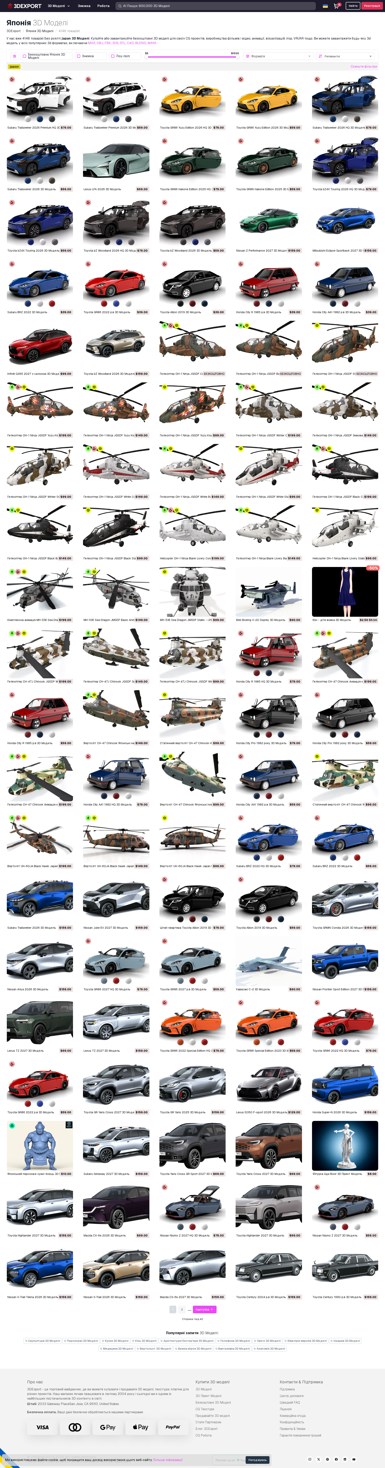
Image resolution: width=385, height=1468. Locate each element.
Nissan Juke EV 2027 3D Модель (106, 928)
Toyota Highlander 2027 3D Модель (31, 1235)
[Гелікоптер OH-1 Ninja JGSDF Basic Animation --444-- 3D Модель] (269, 346)
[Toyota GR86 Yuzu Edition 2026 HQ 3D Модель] (192, 99)
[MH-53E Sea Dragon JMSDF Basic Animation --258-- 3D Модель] (116, 592)
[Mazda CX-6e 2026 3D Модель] (116, 1207)
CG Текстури (205, 1409)
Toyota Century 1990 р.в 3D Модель (337, 1297)
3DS (115, 43)
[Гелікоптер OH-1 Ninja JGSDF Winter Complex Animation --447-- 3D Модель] (269, 407)
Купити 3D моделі (213, 1382)
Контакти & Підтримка (301, 1382)
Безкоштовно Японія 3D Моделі (46, 56)
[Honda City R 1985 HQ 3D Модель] (269, 653)
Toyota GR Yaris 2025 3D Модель (183, 1112)
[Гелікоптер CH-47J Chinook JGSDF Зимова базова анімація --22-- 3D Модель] (116, 653)
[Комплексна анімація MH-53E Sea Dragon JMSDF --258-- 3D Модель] (40, 592)
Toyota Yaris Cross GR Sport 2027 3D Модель (191, 1174)
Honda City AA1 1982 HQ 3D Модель (108, 804)
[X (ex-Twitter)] (319, 1460)
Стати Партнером (208, 1422)
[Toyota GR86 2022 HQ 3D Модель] (345, 1023)
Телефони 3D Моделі (235, 1341)
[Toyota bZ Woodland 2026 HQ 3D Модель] (116, 223)
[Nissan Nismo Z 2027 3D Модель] (345, 1207)
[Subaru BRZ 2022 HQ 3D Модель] (269, 838)
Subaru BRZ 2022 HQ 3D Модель (258, 866)
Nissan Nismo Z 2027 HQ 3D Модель (185, 1235)
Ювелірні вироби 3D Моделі (307, 1341)
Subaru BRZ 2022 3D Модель (27, 312)
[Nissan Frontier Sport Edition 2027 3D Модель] (345, 961)
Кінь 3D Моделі (146, 1341)
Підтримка (287, 1389)
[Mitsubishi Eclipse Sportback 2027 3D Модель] (345, 223)
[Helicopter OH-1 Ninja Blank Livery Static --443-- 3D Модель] (345, 530)
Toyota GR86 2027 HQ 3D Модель (107, 989)
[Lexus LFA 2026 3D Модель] (116, 161)
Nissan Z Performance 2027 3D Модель (262, 250)
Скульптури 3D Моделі (43, 1341)
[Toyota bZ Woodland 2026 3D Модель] (192, 223)
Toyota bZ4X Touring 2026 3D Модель (33, 250)
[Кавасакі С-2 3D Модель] (269, 961)
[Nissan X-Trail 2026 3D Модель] (116, 1269)
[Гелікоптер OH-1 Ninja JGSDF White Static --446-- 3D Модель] (269, 469)
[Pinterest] (327, 1460)
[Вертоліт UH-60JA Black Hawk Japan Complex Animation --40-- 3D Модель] (40, 838)
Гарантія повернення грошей (300, 1435)
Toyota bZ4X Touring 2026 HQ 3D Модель (341, 189)
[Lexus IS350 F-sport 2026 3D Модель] (269, 1084)
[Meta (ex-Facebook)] (336, 1460)
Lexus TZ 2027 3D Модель (25, 1050)
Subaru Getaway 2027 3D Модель (107, 1174)
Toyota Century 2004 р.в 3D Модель (261, 1297)
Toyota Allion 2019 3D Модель (180, 312)
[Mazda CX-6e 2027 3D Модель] (192, 1269)
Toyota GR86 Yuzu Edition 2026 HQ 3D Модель (191, 127)
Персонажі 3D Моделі (82, 1341)
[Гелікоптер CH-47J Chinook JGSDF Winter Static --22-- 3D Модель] (192, 653)
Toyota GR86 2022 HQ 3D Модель (336, 1050)
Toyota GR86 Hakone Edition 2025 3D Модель (267, 189)
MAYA (152, 43)
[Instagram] (310, 1460)
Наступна (203, 1309)
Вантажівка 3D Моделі (234, 1348)
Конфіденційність (292, 1422)
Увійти (353, 6)
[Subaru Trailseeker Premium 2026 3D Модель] (116, 99)
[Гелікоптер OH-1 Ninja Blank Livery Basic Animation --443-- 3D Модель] (269, 530)
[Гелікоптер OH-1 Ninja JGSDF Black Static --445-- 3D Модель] (116, 530)
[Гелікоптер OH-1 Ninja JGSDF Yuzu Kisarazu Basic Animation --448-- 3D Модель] (116, 407)
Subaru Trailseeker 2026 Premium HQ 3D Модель (39, 127)
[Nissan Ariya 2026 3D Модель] (40, 961)
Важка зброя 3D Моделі (194, 1348)
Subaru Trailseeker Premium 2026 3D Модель (114, 127)
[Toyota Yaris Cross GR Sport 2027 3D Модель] (192, 1146)
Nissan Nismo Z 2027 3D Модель (335, 1235)
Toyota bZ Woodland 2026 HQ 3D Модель (112, 250)
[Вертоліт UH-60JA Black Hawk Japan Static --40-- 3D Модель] (192, 838)
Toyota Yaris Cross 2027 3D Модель (261, 1174)
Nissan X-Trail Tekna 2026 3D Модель (32, 1297)
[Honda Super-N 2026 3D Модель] (345, 1084)
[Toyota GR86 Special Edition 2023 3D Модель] (269, 1023)
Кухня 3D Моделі (116, 1341)
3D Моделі (204, 1389)
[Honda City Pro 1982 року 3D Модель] (269, 715)
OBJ (100, 43)
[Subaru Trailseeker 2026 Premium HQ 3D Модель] (40, 99)
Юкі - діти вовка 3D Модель (332, 620)
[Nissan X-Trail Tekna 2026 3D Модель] (40, 1269)
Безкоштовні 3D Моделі (213, 1402)
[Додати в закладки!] (67, 118)
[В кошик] (59, 118)
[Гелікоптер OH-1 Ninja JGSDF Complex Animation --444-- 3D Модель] (192, 346)
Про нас (35, 1382)
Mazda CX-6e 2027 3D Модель (181, 1297)
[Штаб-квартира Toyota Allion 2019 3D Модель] (192, 899)
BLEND (140, 43)
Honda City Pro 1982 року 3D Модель (261, 743)
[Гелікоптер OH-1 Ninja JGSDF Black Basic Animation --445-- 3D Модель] (40, 530)
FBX (107, 43)
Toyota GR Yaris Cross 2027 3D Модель (111, 1112)
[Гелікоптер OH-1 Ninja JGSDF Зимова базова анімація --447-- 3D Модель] (345, 407)
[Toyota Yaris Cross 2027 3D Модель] (269, 1146)
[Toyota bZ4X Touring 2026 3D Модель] (40, 223)
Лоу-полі (123, 56)
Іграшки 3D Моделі (346, 1341)
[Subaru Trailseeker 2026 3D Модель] (40, 161)
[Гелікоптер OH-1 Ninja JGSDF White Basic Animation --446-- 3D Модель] (192, 469)
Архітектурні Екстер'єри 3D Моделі (188, 1341)
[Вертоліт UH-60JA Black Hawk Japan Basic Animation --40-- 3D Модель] (116, 838)
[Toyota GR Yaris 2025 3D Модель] (192, 1084)
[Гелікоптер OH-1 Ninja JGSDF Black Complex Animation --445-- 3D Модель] (345, 469)
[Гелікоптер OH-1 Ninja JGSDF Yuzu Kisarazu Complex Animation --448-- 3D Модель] (40, 407)
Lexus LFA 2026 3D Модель (102, 189)
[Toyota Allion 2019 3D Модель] (192, 284)
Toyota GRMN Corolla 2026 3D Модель (339, 928)
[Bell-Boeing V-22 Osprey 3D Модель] (269, 592)
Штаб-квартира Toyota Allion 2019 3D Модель (191, 928)
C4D (130, 43)
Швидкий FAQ (290, 1402)
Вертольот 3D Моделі (155, 1348)
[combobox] (281, 56)
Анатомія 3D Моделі (270, 1348)
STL (123, 43)
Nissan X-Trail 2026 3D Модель (105, 1297)
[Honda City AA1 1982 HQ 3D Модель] (116, 777)
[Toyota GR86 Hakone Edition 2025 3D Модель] (269, 161)
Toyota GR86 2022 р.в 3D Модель (107, 312)
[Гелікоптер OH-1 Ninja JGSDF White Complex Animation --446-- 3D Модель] (116, 469)
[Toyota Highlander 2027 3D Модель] (40, 1207)
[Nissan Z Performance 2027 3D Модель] (269, 223)
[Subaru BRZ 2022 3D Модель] (40, 284)
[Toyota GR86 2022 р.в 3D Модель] (116, 284)
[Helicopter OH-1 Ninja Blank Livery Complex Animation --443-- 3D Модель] (192, 530)
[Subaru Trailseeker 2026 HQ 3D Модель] (345, 99)
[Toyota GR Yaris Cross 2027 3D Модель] (116, 1084)
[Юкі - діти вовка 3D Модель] (345, 592)
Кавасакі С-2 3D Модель (253, 989)
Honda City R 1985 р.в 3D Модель (258, 312)
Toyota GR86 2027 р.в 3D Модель (183, 989)
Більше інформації (168, 1460)
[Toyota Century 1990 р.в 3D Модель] (345, 1269)
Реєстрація (372, 6)
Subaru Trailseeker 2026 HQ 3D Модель (339, 127)
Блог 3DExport (207, 1429)
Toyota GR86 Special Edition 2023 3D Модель (267, 1050)
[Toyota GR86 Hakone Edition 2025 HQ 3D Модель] (192, 161)
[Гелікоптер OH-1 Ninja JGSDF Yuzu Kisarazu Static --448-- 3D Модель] (192, 407)
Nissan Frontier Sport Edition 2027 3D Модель (343, 989)
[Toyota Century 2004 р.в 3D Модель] (269, 1269)
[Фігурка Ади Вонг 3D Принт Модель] (345, 1146)
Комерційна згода (293, 1416)
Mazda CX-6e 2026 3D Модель (105, 1235)
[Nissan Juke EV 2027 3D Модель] (116, 899)
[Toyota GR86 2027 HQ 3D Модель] (116, 961)
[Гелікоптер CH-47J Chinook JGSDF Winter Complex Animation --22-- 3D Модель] (40, 653)
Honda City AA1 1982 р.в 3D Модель (337, 312)
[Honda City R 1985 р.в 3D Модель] (269, 284)
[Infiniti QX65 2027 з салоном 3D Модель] (40, 346)
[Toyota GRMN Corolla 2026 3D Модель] (345, 899)
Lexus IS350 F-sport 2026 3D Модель (262, 1112)
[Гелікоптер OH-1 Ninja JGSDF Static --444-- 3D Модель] (345, 346)
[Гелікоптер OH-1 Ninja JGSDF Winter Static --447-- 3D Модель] (40, 469)
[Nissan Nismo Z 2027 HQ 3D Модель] (192, 1207)
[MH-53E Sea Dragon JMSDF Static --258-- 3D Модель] (192, 592)
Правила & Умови (292, 1429)
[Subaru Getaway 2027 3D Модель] (116, 1146)
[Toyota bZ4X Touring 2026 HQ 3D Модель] (345, 161)
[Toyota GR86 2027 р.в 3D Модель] (192, 961)
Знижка (88, 56)
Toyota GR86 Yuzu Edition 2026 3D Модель (265, 127)
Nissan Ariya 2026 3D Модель (27, 989)
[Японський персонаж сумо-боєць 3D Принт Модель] (40, 1146)
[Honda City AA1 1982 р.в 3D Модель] (345, 284)
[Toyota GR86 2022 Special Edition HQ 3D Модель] (192, 1023)
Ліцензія (286, 1409)
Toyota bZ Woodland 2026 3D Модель (186, 250)
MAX (91, 43)
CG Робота (204, 1435)
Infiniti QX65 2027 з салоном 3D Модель (35, 374)
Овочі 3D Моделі (268, 1341)
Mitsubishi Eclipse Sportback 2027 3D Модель (343, 250)
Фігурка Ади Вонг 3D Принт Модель (337, 1174)
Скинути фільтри (364, 66)
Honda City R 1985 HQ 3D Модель (259, 681)
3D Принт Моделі (208, 1396)
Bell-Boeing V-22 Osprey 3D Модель (260, 620)
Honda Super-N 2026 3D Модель (335, 1112)
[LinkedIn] (345, 1460)
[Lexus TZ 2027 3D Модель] (40, 1023)
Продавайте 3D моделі (213, 1416)
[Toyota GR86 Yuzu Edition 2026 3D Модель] (269, 99)
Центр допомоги (292, 1396)
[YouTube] (354, 1460)
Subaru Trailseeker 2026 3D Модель (31, 189)
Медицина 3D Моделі (117, 1348)
